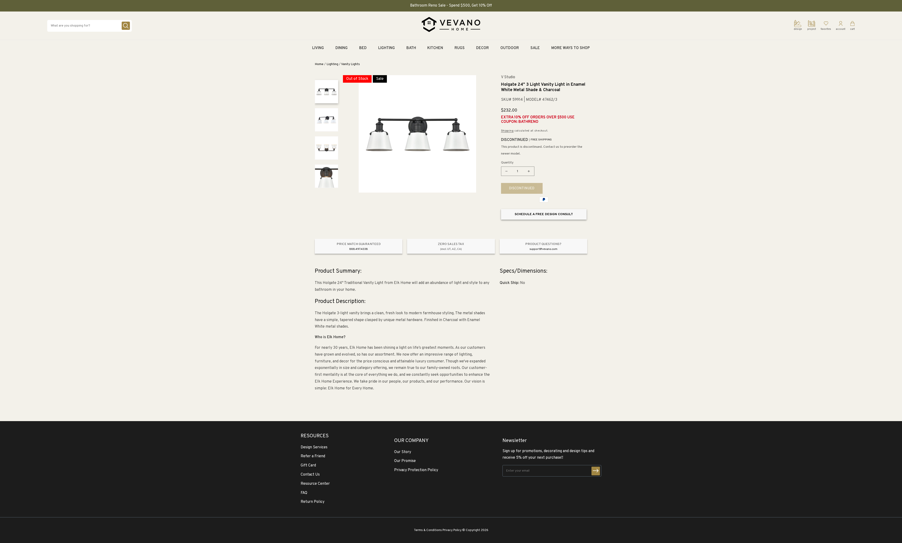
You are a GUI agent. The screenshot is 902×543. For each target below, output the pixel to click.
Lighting (332, 64)
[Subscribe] (595, 471)
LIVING (318, 48)
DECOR (482, 48)
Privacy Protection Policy (416, 470)
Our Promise (405, 461)
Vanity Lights (350, 64)
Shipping (507, 131)
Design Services (314, 447)
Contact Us (310, 474)
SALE (535, 48)
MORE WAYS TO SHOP (570, 48)
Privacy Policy (452, 530)
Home (319, 64)
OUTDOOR (509, 48)
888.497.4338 (358, 249)
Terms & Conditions (428, 530)
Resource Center (315, 483)
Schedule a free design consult (544, 214)
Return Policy (312, 502)
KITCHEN (435, 48)
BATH (411, 48)
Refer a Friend (313, 456)
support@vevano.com (543, 249)
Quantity (507, 163)
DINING (341, 48)
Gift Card (308, 465)
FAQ (304, 493)
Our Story (402, 452)
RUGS (460, 48)
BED (363, 48)
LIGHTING (386, 48)
